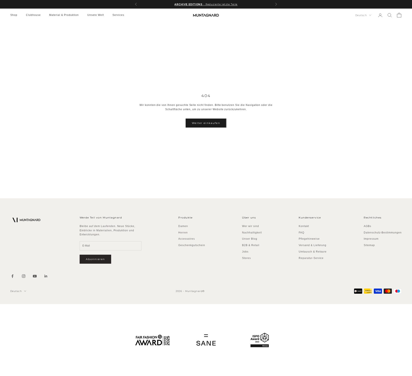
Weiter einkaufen (206, 123)
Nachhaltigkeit (252, 232)
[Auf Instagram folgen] (23, 276)
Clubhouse (33, 15)
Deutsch (361, 15)
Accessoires (186, 238)
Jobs (245, 251)
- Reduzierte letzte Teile (205, 4)
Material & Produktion (64, 15)
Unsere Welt (95, 15)
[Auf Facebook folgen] (12, 276)
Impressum (371, 238)
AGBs (367, 226)
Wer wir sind (250, 226)
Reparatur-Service (311, 258)
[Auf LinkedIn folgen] (46, 276)
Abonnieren (95, 259)
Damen (183, 226)
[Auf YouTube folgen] (35, 276)
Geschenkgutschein (191, 245)
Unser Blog (249, 238)
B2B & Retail (250, 245)
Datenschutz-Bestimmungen (383, 232)
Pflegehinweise (309, 238)
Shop (13, 15)
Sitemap (369, 245)
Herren (183, 232)
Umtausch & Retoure (313, 251)
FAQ (301, 232)
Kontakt (304, 226)
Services (118, 15)
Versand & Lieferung (312, 245)
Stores (246, 258)
